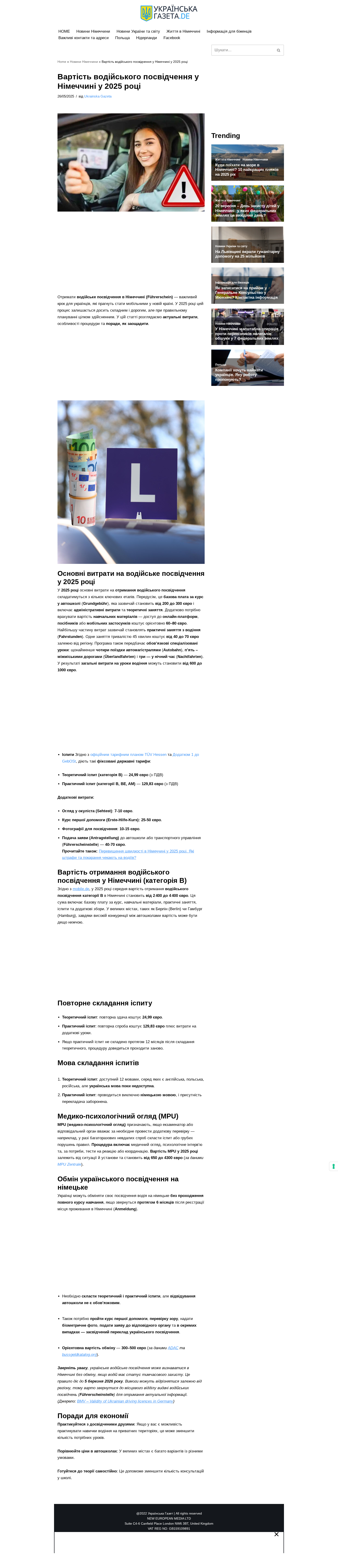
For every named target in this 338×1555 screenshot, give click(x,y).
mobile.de (81, 889)
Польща (122, 38)
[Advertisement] (131, 260)
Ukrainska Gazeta (98, 96)
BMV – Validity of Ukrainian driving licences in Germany (125, 1401)
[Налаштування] (333, 1166)
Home (61, 61)
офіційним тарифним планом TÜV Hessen (128, 754)
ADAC (173, 1348)
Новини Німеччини (93, 31)
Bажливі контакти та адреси (83, 38)
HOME (64, 31)
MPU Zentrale (69, 1164)
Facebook (171, 38)
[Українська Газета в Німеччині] (169, 13)
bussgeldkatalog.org (79, 1354)
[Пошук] (279, 50)
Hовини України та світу (138, 31)
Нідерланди (146, 38)
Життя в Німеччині (183, 31)
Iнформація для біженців (229, 31)
